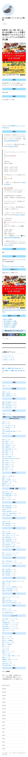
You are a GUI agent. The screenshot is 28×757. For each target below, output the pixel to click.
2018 (3, 722)
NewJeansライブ (6, 663)
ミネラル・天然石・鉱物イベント (10, 655)
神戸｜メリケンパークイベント (9, 553)
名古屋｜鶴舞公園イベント (8, 515)
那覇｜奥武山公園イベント (8, 600)
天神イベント (5, 585)
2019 (3, 725)
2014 (3, 708)
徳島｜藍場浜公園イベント (8, 571)
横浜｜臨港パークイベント (8, 481)
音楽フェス (5, 650)
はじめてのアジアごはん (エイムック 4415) (12, 266)
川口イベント (5, 429)
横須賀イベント (6, 483)
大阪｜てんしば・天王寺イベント (10, 543)
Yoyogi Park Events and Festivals (10, 458)
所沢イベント (5, 423)
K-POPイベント (6, 661)
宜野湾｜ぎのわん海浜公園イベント (11, 602)
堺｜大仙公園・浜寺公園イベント (10, 546)
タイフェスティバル (8, 356)
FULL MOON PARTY (7, 612)
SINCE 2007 (5, 685)
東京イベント (5, 439)
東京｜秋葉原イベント (7, 447)
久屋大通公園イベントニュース (9, 628)
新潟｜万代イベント (7, 491)
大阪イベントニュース (7, 630)
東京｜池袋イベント (7, 450)
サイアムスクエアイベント (8, 610)
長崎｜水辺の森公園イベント (9, 588)
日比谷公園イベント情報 (10, 323)
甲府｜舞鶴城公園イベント (8, 493)
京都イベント (5, 521)
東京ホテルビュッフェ (7, 642)
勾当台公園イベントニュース (9, 619)
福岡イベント (5, 583)
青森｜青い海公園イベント (8, 402)
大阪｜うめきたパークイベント (9, 535)
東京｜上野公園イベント (8, 445)
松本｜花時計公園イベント (8, 495)
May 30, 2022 (13, 146)
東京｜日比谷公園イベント (8, 449)
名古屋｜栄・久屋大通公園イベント (11, 513)
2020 (3, 728)
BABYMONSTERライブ (8, 665)
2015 (3, 712)
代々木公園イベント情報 (10, 321)
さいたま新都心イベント (8, 427)
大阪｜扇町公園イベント (8, 537)
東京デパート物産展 (7, 640)
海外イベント (5, 646)
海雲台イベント (6, 609)
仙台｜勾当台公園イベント (8, 405)
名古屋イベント (6, 509)
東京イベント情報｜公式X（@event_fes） (12, 368)
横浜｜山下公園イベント (8, 480)
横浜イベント (5, 478)
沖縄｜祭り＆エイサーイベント (9, 597)
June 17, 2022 (19, 214)
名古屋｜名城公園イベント (8, 511)
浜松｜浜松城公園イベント (8, 507)
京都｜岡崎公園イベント (8, 523)
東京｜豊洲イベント (7, 464)
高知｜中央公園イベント (8, 575)
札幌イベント (5, 392)
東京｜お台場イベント (7, 466)
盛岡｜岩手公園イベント (8, 404)
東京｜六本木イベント (7, 462)
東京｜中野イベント (7, 454)
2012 (3, 702)
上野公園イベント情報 (9, 324)
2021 (3, 732)
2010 (3, 695)
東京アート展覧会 (6, 644)
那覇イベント (5, 599)
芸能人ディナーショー (7, 651)
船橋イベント (5, 433)
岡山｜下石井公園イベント (8, 561)
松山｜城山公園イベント (8, 573)
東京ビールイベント (7, 638)
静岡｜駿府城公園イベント (8, 505)
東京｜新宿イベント (7, 452)
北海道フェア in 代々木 (9, 359)
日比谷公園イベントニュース (9, 626)
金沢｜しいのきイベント (8, 499)
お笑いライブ (5, 653)
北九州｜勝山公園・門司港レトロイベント (12, 581)
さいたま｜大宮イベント (8, 425)
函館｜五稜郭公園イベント (8, 395)
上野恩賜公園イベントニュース (9, 622)
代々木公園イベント (7, 338)
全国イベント (5, 385)
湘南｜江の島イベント (7, 485)
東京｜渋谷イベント (7, 460)
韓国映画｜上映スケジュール (9, 659)
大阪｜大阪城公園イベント (8, 541)
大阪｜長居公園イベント (8, 544)
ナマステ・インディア (9, 357)
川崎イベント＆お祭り (7, 476)
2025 (3, 745)
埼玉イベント (5, 421)
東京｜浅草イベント (7, 443)
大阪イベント (5, 531)
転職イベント (5, 657)
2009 (3, 692)
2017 (3, 718)
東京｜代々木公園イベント (8, 456)
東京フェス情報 (7, 319)
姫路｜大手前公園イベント (8, 555)
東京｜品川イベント (7, 468)
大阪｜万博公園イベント (8, 533)
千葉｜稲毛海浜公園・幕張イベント (11, 431)
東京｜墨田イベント (7, 441)
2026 (3, 748)
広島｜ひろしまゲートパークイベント (11, 563)
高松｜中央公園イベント (8, 569)
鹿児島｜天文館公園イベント (9, 590)
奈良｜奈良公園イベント (8, 525)
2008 (3, 688)
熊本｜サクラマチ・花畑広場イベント (11, 587)
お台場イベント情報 (9, 326)
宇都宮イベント (6, 414)
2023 (3, 738)
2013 (3, 705)
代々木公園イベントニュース (9, 624)
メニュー (5, 23)
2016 (3, 715)
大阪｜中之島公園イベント (8, 539)
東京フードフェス (6, 636)
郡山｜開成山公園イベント (8, 407)
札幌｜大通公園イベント (8, 394)
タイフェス (5, 648)
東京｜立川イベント (7, 469)
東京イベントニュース (7, 620)
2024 (3, 742)
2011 (3, 698)
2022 (3, 735)
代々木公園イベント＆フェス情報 (8, 752)
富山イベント (5, 497)
